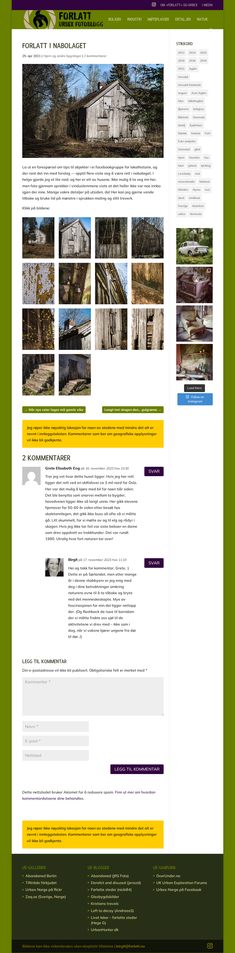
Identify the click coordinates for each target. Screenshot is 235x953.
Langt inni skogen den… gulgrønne (132, 410)
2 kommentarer (95, 56)
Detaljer (183, 20)
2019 (203, 60)
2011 (181, 52)
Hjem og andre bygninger (62, 56)
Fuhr (207, 133)
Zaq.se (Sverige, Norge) (45, 896)
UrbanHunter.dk (104, 929)
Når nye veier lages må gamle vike (54, 410)
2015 (203, 52)
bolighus (198, 109)
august (182, 93)
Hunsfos (194, 157)
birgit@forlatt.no (130, 946)
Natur (202, 20)
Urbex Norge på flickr (43, 889)
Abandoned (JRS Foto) (110, 875)
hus (206, 157)
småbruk (194, 198)
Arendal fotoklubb (189, 85)
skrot (181, 198)
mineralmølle (186, 181)
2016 (181, 60)
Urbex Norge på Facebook (178, 889)
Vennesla (195, 214)
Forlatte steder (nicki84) (111, 889)
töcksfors (198, 206)
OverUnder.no (168, 875)
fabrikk (182, 133)
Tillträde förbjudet (41, 882)
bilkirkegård (195, 101)
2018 (192, 60)
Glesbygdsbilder (105, 896)
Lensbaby (184, 173)
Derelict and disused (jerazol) (116, 882)
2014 (192, 52)
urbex (181, 214)
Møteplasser (158, 20)
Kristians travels (105, 903)
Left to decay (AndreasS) (112, 910)
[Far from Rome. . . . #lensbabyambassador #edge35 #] (194, 246)
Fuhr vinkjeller (187, 141)
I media (207, 5)
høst (181, 165)
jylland (192, 165)
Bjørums (183, 109)
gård (197, 149)
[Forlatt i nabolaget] (38, 258)
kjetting (205, 165)
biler (181, 101)
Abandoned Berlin (40, 875)
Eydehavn (196, 125)
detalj (181, 125)
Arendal (183, 77)
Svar (153, 471)
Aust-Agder (198, 93)
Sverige (183, 206)
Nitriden (183, 189)
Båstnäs (183, 117)
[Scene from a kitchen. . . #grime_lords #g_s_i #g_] (194, 362)
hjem (181, 157)
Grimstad (184, 149)
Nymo (196, 189)
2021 (181, 68)
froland (195, 133)
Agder (193, 68)
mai (197, 173)
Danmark (199, 117)
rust (207, 189)
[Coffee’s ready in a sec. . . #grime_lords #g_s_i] (194, 285)
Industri (134, 20)
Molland (204, 181)
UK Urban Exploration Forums (181, 882)
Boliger (114, 20)
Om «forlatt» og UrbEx (179, 5)
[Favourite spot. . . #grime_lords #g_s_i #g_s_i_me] (194, 323)
